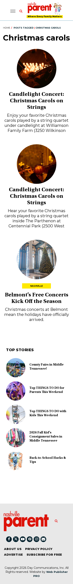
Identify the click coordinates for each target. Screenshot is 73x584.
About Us (12, 549)
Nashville (36, 286)
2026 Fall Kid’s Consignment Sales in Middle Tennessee (45, 436)
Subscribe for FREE (44, 554)
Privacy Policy (39, 549)
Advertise (13, 554)
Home (6, 27)
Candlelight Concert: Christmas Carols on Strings (36, 101)
